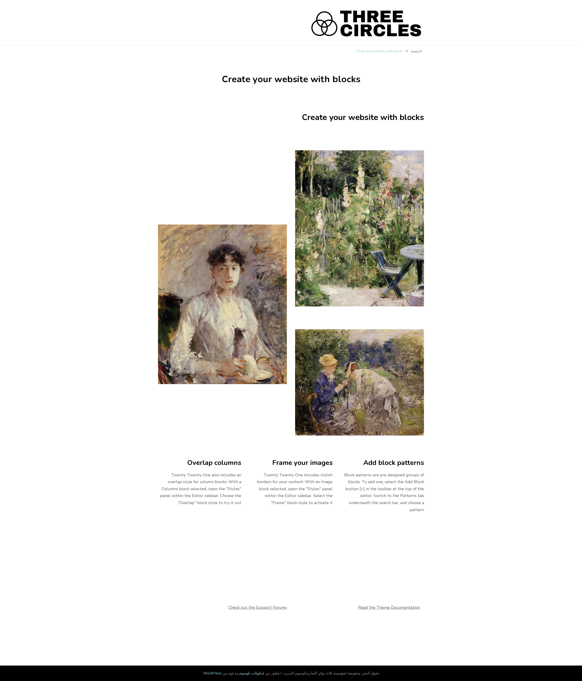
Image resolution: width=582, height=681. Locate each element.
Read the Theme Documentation (389, 607)
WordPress (212, 673)
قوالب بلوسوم (249, 673)
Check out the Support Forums (257, 607)
